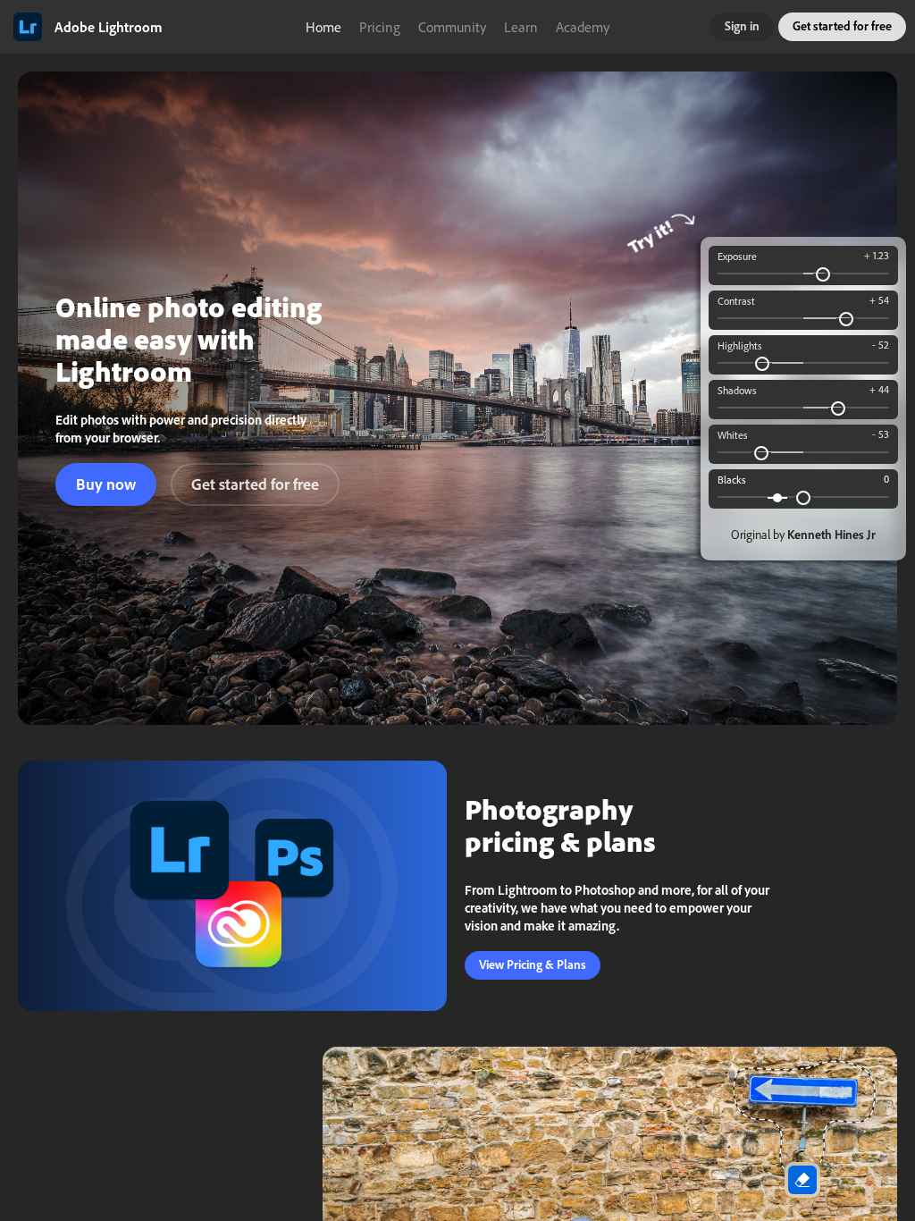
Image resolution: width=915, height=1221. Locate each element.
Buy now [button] (106, 484)
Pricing (379, 27)
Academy (582, 27)
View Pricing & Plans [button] (532, 964)
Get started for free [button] (842, 26)
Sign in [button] (742, 26)
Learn (521, 27)
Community (452, 27)
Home (323, 27)
